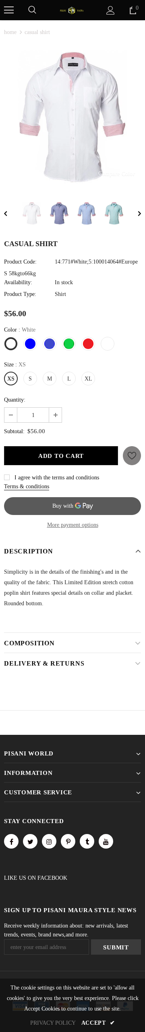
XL (88, 379)
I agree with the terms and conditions (56, 478)
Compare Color (116, 173)
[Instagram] (49, 841)
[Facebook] (11, 841)
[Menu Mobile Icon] (9, 10)
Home (10, 32)
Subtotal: (14, 431)
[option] (72, 117)
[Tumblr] (87, 841)
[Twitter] (30, 841)
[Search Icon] (32, 10)
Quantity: (14, 400)
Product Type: (20, 294)
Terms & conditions (26, 486)
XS (10, 379)
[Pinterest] (68, 841)
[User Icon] (110, 10)
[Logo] (72, 10)
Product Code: (20, 262)
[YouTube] (106, 841)
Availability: (18, 282)
